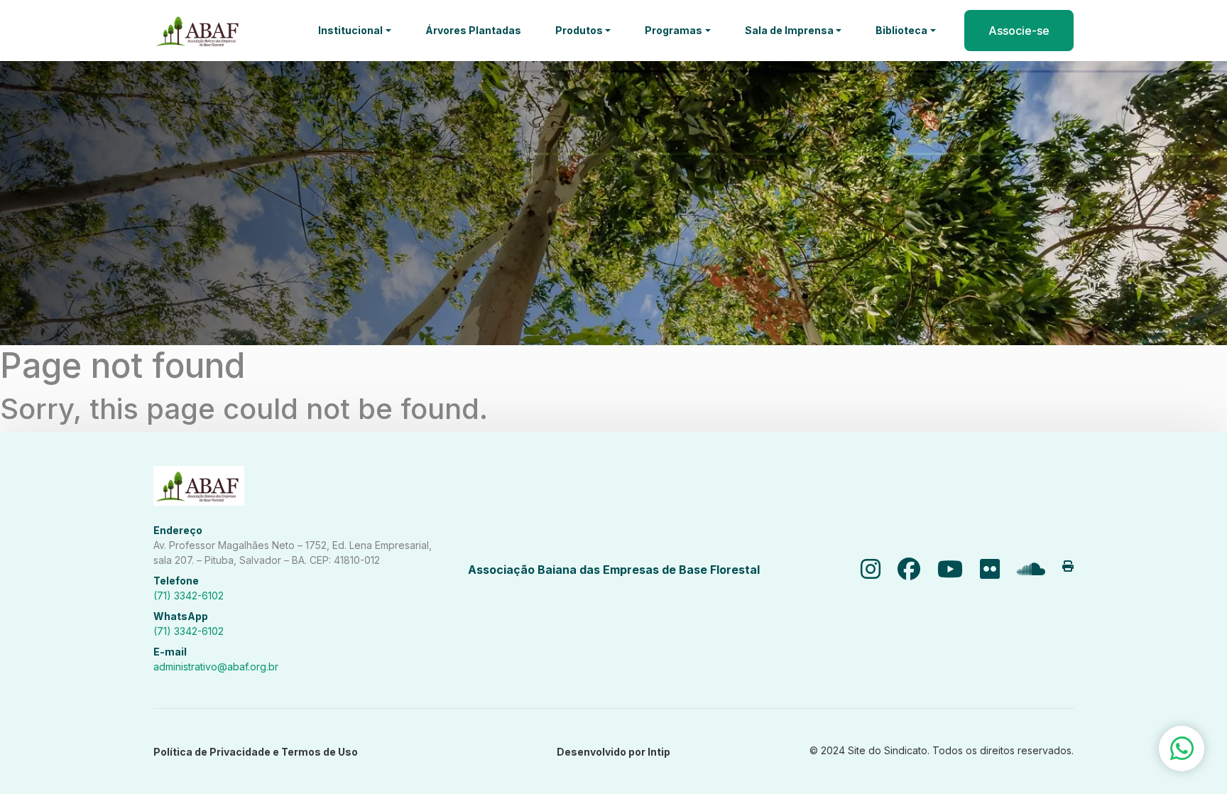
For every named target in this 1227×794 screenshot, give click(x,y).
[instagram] (870, 570)
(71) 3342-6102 (188, 595)
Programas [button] (673, 30)
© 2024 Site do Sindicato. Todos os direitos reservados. (941, 750)
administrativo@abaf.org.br (215, 666)
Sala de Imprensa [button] (789, 30)
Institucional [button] (350, 30)
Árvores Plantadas (473, 30)
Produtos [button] (579, 30)
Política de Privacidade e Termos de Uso (255, 752)
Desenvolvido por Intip (613, 752)
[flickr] (990, 570)
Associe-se (1018, 30)
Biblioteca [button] (901, 30)
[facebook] (909, 570)
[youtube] (950, 570)
